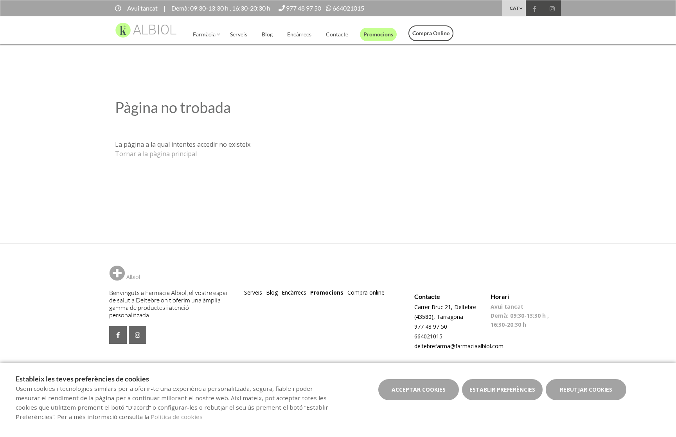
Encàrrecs (299, 34)
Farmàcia (204, 34)
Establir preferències (502, 389)
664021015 (428, 336)
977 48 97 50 (430, 326)
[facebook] (534, 9)
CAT (514, 8)
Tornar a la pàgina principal (156, 153)
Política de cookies (177, 417)
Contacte (337, 34)
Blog (267, 34)
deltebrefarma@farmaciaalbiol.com (458, 346)
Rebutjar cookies (586, 389)
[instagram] (552, 9)
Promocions (378, 34)
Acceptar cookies (419, 389)
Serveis (238, 34)
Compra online (430, 33)
